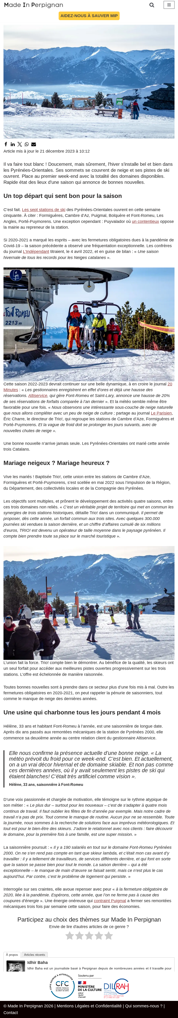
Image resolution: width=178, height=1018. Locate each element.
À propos (12, 954)
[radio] (69, 936)
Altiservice (37, 395)
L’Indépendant (36, 251)
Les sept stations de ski (43, 209)
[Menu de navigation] (169, 5)
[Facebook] (5, 144)
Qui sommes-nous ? (143, 1006)
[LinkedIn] (12, 144)
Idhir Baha (37, 962)
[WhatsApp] (26, 144)
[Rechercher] (151, 4)
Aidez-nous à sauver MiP (89, 15)
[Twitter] (19, 144)
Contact (10, 1012)
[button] (89, 324)
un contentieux (145, 221)
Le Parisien (161, 413)
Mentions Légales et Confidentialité (89, 1006)
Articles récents (34, 954)
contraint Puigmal (110, 900)
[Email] (33, 144)
